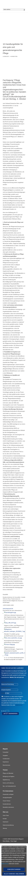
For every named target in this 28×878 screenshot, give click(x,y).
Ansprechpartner (6, 687)
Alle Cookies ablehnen (14, 873)
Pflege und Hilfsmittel (8, 773)
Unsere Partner (6, 800)
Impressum (5, 821)
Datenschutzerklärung (8, 825)
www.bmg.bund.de (8, 608)
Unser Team (6, 815)
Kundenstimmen (7, 804)
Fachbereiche (6, 758)
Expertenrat (6, 761)
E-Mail (3, 693)
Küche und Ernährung (8, 783)
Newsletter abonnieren (8, 807)
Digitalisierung (6, 779)
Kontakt (5, 818)
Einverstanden (14, 869)
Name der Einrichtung (7, 682)
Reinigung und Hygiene (8, 776)
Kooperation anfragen (8, 794)
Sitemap (5, 828)
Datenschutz (18, 705)
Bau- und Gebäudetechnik (9, 786)
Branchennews (6, 765)
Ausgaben (5, 755)
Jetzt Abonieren (10, 713)
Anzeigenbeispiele (7, 797)
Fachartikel (5, 752)
